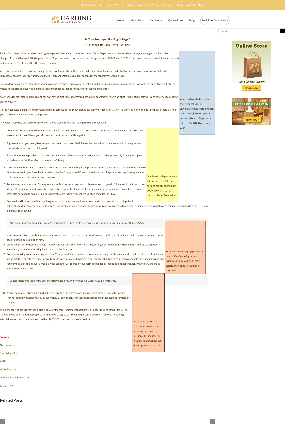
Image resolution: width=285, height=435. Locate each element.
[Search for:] (249, 30)
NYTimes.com (7, 345)
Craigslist (69, 172)
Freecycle (84, 172)
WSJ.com (5, 361)
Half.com (46, 205)
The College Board (10, 353)
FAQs (192, 20)
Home (120, 20)
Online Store (175, 20)
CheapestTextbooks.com (69, 205)
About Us (135, 20)
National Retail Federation (14, 377)
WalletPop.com (8, 369)
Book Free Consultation (215, 20)
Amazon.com (33, 205)
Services (154, 20)
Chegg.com (92, 205)
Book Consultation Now (190, 4)
